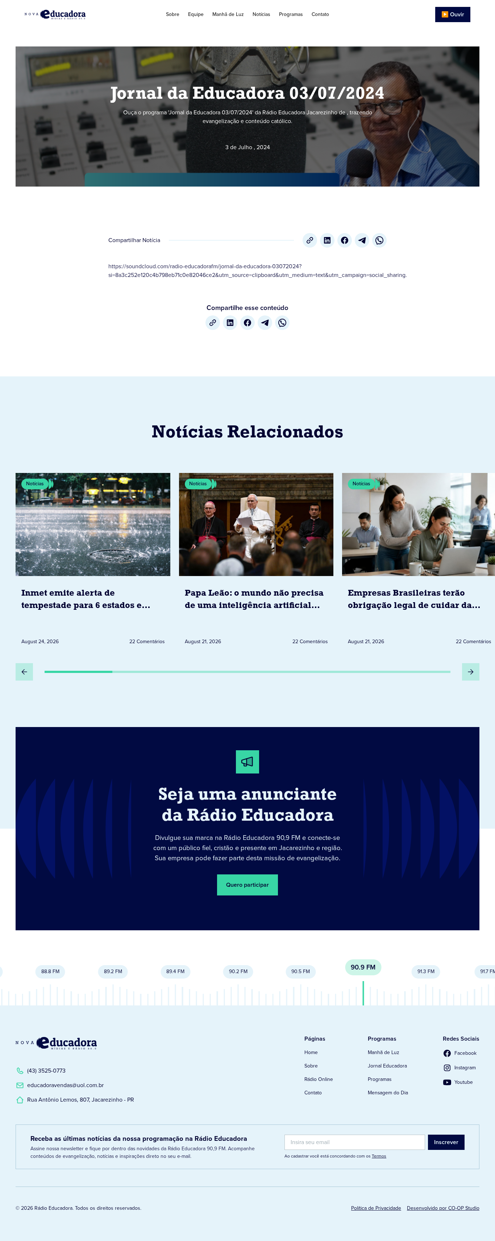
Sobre (172, 14)
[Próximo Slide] (470, 672)
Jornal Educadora (387, 1066)
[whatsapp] (379, 240)
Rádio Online (318, 1079)
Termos (379, 1156)
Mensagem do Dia (388, 1093)
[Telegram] (362, 240)
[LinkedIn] (327, 240)
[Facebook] (344, 240)
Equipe (196, 14)
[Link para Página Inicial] (71, 14)
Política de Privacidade (376, 1208)
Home (311, 1052)
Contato (320, 14)
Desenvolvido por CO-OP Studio (443, 1208)
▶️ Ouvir (452, 14)
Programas (291, 14)
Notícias (261, 14)
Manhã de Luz (228, 14)
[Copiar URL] (310, 240)
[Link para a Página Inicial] (56, 1043)
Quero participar (247, 885)
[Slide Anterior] (24, 672)
